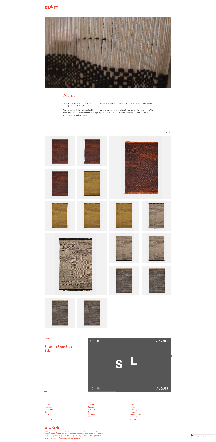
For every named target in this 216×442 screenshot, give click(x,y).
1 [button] (102, 391)
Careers (133, 407)
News (47, 339)
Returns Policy (135, 414)
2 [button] (129, 391)
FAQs (132, 405)
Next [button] (171, 356)
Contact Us (92, 405)
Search (47, 405)
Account (48, 414)
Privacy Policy (135, 417)
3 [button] (157, 391)
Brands (91, 407)
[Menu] (169, 7)
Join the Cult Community (54, 419)
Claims (133, 412)
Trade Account (50, 417)
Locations (92, 414)
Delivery (91, 417)
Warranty (133, 410)
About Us (48, 407)
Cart (46, 412)
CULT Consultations (52, 410)
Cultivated (134, 419)
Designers (92, 410)
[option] (59, 351)
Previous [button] (45, 391)
